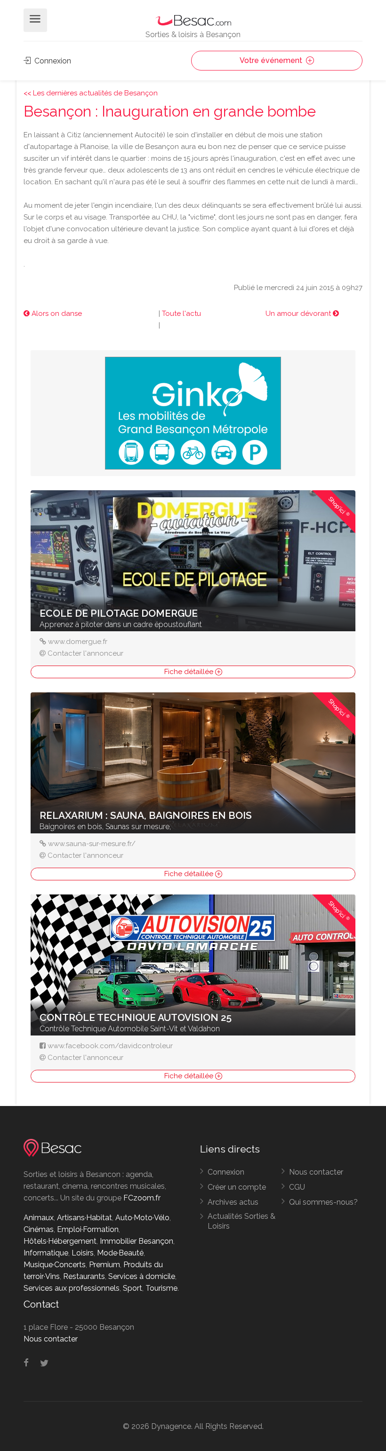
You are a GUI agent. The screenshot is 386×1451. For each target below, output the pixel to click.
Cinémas (39, 1229)
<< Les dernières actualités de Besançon (91, 93)
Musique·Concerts (55, 1264)
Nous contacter (316, 1172)
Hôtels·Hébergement (60, 1241)
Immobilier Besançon (136, 1241)
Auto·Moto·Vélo (142, 1217)
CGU (297, 1187)
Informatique (46, 1252)
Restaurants (84, 1276)
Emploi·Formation (88, 1229)
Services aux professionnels (72, 1288)
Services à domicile (141, 1276)
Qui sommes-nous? (323, 1202)
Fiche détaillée (189, 671)
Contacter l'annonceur (85, 653)
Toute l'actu (181, 313)
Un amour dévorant (299, 313)
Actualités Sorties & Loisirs (241, 1221)
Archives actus (233, 1202)
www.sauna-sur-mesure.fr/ (92, 843)
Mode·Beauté (120, 1252)
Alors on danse (56, 313)
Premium (104, 1264)
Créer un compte (237, 1187)
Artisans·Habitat (84, 1217)
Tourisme (161, 1288)
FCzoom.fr (142, 1197)
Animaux (39, 1217)
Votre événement (272, 60)
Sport (132, 1288)
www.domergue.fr (77, 641)
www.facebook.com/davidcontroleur (110, 1046)
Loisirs (83, 1252)
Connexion (51, 60)
